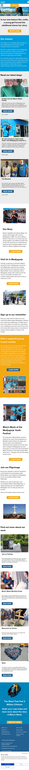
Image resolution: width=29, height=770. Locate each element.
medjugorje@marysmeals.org (8, 748)
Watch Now (14, 31)
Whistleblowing (5, 732)
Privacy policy (19, 730)
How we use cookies (21, 732)
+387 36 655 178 (5, 746)
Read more (8, 111)
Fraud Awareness (6, 734)
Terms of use (19, 727)
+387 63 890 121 (13, 746)
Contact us (4, 730)
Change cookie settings (20, 734)
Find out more (15, 722)
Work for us (4, 727)
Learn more (16, 251)
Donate (14, 5)
